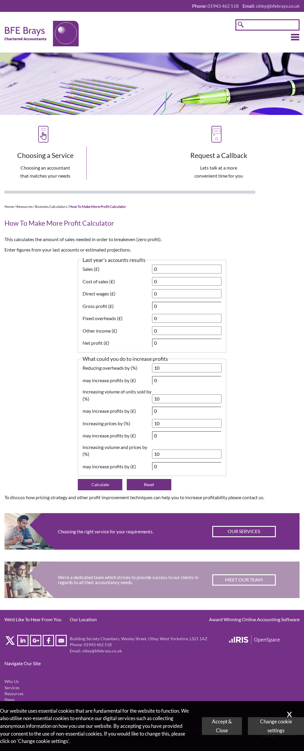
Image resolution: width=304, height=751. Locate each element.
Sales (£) (91, 269)
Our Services (244, 531)
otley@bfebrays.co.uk (278, 6)
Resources (24, 206)
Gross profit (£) (98, 306)
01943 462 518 (98, 644)
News (9, 699)
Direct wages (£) (99, 293)
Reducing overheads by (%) (110, 368)
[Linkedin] (23, 641)
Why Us (11, 681)
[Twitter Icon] (10, 641)
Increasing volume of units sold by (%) (117, 395)
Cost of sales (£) (99, 281)
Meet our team (244, 579)
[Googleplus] (36, 641)
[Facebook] (49, 641)
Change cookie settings (276, 725)
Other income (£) (100, 330)
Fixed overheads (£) (103, 318)
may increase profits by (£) (109, 380)
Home (9, 206)
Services (12, 687)
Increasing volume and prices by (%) (115, 450)
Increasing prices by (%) (106, 423)
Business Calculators (51, 206)
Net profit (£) (96, 343)
